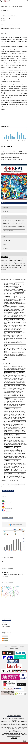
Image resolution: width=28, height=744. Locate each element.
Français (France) (8, 511)
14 (15, 480)
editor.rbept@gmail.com (16, 731)
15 (17, 480)
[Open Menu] (1, 1)
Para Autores (4, 624)
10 (10, 480)
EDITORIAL (10, 354)
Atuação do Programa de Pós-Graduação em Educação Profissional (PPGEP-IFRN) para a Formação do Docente (14, 382)
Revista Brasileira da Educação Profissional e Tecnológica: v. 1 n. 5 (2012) (15, 338)
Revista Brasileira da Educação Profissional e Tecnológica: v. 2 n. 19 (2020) (15, 437)
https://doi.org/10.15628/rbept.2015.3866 (12, 25)
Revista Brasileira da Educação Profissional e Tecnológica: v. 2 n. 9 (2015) (15, 304)
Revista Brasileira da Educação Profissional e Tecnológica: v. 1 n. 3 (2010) (15, 322)
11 (11, 480)
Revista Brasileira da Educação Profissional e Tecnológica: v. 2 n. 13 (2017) (15, 356)
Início (2, 6)
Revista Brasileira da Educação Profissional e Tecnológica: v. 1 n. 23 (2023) (13, 407)
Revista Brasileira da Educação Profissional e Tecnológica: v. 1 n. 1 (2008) (14, 286)
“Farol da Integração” (13, 405)
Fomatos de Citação (8, 230)
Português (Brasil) (8, 502)
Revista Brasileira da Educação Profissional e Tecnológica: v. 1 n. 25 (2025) (15, 459)
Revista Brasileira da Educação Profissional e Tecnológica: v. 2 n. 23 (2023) (15, 385)
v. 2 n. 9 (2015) (14, 6)
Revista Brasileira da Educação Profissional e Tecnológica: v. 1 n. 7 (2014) (15, 350)
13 (14, 480)
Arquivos (7, 6)
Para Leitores (4, 622)
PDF (4, 202)
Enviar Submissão (8, 490)
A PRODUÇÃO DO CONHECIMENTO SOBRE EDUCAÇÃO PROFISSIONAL (14, 301)
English (6, 505)
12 (12, 480)
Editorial (14, 336)
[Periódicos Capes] (19, 672)
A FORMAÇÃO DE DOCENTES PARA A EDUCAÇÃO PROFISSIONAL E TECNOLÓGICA (14, 283)
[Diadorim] (20, 654)
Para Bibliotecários (6, 626)
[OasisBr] (21, 694)
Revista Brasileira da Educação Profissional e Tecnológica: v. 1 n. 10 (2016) (15, 332)
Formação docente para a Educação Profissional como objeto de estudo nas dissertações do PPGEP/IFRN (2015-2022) (14, 394)
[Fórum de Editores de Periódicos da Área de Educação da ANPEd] (8, 694)
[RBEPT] (19, 690)
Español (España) (8, 508)
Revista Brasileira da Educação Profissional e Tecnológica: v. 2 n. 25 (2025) (15, 446)
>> (4, 359)
